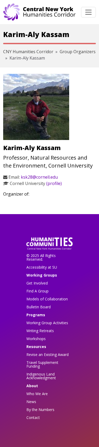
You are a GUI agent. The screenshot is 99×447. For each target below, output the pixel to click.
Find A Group (37, 291)
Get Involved (37, 283)
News (31, 401)
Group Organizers (78, 52)
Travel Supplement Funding (42, 364)
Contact (33, 417)
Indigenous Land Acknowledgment (41, 376)
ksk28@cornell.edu (39, 177)
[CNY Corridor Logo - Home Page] (49, 245)
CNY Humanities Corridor (28, 52)
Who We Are (37, 393)
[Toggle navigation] (88, 12)
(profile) (54, 183)
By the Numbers (40, 409)
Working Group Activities (47, 322)
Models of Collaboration (47, 298)
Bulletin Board (38, 306)
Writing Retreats (40, 330)
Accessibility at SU (41, 267)
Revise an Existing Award (47, 354)
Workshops (36, 338)
